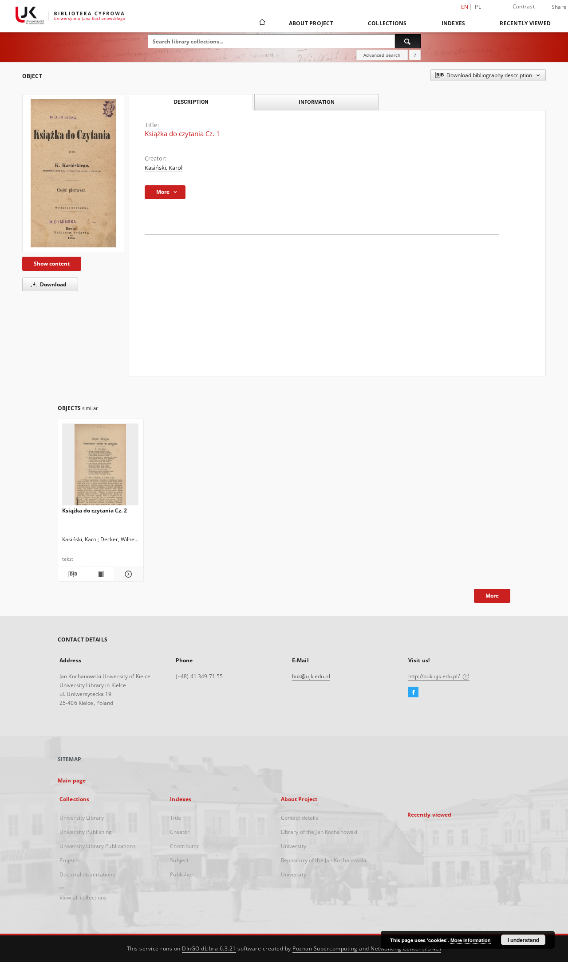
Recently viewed (525, 23)
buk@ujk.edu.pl (311, 676)
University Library (81, 817)
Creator (179, 832)
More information (470, 940)
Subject (179, 860)
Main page (72, 780)
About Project (311, 23)
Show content (52, 263)
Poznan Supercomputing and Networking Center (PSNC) (366, 948)
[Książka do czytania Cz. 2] (100, 467)
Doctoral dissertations (87, 874)
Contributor (184, 846)
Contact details (300, 817)
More (492, 595)
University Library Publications (97, 846)
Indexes (453, 23)
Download (53, 284)
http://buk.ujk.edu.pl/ (434, 676)
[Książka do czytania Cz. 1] (73, 173)
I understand (523, 940)
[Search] (408, 41)
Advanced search (381, 55)
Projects (69, 860)
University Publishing (85, 832)
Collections (387, 23)
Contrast (524, 6)
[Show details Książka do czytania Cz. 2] (128, 574)
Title (175, 817)
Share (559, 7)
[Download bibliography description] (72, 574)
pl (478, 7)
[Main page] (262, 23)
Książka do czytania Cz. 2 (94, 510)
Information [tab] (317, 101)
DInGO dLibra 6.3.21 (209, 948)
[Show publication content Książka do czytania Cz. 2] (100, 574)
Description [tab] (191, 102)
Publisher (181, 874)
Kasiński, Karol (163, 168)
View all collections (82, 897)
